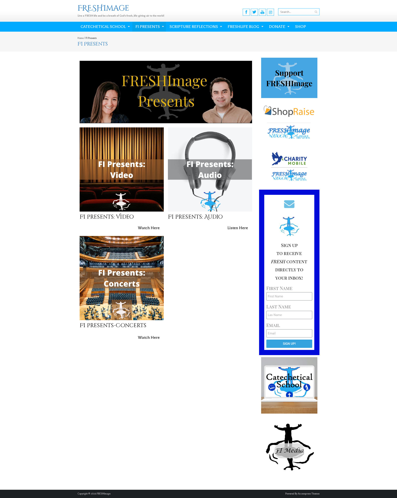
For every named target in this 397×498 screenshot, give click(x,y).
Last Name (278, 306)
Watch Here (149, 227)
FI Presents (147, 26)
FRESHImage (103, 493)
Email (273, 325)
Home (81, 38)
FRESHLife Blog (243, 26)
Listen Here (237, 227)
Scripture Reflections (194, 26)
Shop (300, 26)
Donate (277, 26)
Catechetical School (103, 26)
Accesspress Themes (308, 493)
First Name (279, 288)
